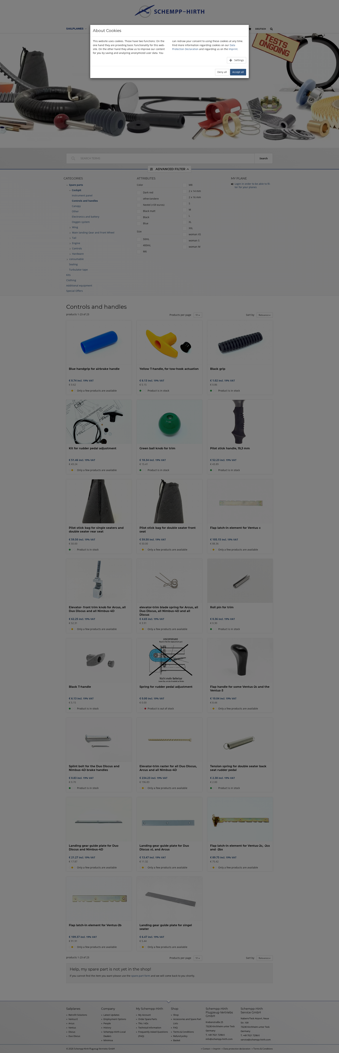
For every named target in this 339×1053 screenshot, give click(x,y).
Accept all (238, 72)
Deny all (222, 72)
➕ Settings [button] (236, 60)
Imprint (233, 49)
